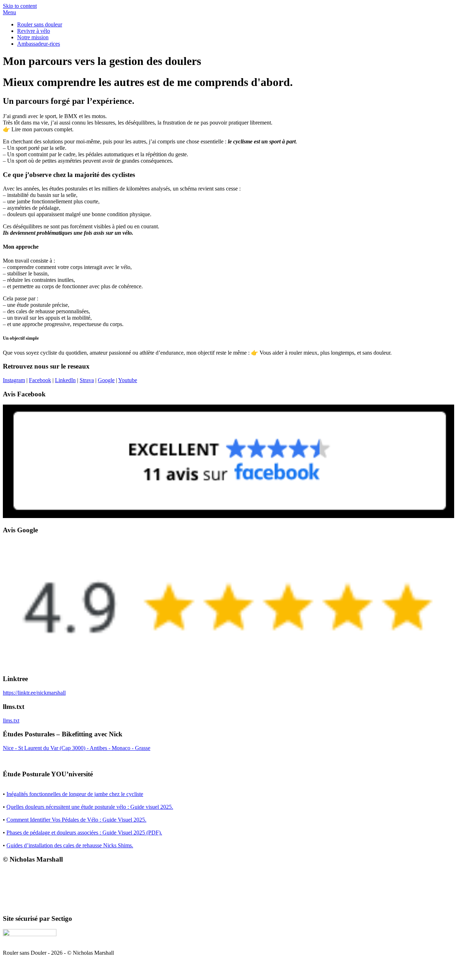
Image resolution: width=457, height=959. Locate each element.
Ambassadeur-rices (38, 44)
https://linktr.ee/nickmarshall (34, 693)
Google (106, 380)
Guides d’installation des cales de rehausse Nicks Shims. (69, 845)
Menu (9, 12)
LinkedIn (65, 380)
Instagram (14, 380)
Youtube (127, 380)
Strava (87, 380)
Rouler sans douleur (39, 24)
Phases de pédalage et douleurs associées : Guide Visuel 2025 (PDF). (84, 832)
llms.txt (11, 720)
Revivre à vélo (33, 31)
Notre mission (33, 37)
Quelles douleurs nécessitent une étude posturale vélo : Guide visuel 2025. (89, 807)
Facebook (40, 380)
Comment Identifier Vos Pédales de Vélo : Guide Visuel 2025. (76, 820)
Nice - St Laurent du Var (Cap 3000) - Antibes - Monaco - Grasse (76, 748)
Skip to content (20, 6)
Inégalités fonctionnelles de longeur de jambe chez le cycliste (74, 794)
